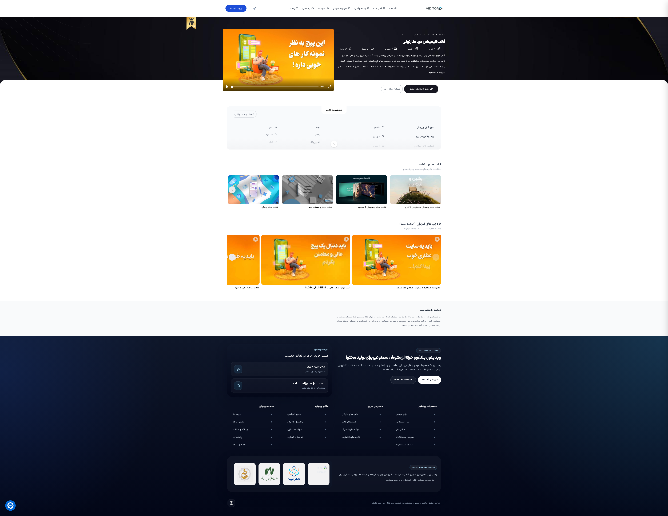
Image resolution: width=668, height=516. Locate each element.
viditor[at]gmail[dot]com (309, 383)
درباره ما (237, 414)
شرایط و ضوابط (295, 437)
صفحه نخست (438, 34)
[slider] (275, 86)
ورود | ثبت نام (236, 8)
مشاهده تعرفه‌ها (403, 379)
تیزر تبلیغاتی (419, 34)
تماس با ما (238, 422)
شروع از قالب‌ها (430, 379)
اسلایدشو (400, 429)
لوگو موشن (401, 414)
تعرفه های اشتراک (351, 429)
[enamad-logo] (319, 474)
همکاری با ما (239, 444)
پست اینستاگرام (404, 444)
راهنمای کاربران (295, 422)
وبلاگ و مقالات (240, 429)
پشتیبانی (237, 437)
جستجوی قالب (349, 422)
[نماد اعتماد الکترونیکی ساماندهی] (245, 474)
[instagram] (231, 503)
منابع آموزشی (294, 414)
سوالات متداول (294, 429)
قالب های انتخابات (351, 437)
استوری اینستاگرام (405, 437)
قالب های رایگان (350, 414)
